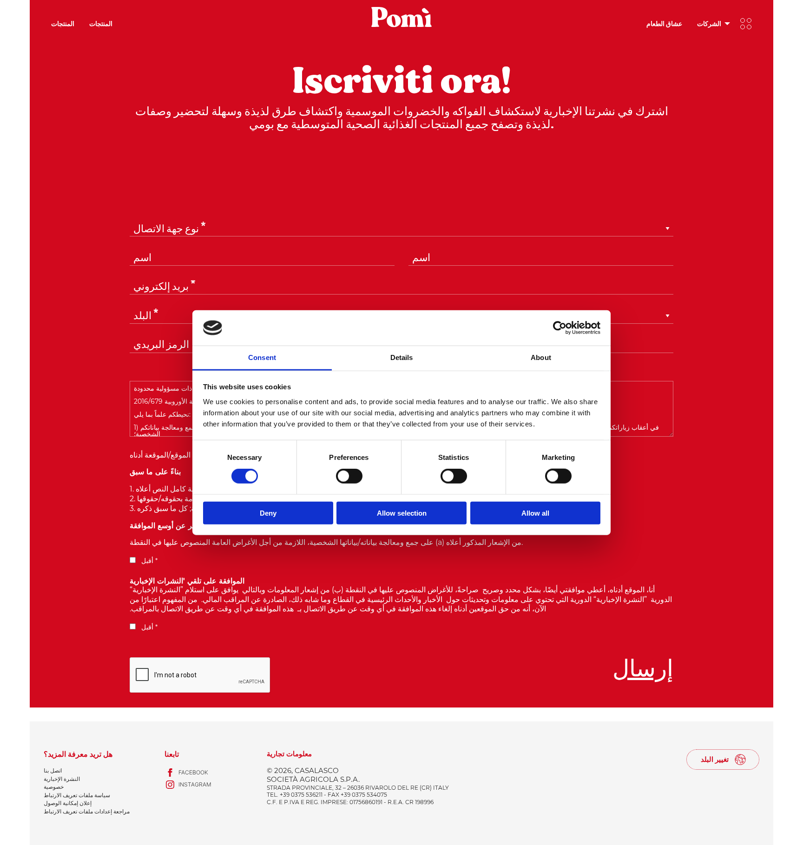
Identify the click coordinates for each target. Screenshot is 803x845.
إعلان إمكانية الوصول (68, 802)
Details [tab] (401, 357)
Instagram (194, 784)
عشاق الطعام (664, 23)
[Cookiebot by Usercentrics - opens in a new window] (559, 328)
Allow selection (402, 513)
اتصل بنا (53, 770)
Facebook (193, 772)
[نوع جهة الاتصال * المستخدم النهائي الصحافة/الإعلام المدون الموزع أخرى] (401, 236)
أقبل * (148, 561)
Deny (268, 513)
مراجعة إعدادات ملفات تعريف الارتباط (87, 811)
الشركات (709, 23)
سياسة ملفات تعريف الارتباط (77, 795)
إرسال (642, 669)
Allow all (535, 513)
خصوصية (54, 786)
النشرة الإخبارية (62, 778)
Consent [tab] (262, 357)
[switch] (349, 476)
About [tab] (541, 357)
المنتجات (62, 23)
